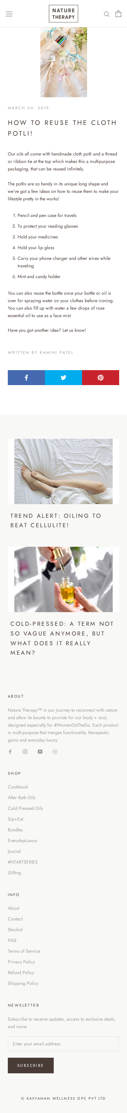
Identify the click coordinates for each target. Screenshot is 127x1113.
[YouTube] (40, 751)
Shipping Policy (23, 983)
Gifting (14, 872)
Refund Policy (21, 972)
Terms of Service (24, 951)
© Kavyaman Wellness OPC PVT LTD (63, 1098)
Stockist (15, 929)
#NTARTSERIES (23, 862)
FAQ (12, 940)
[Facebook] (10, 751)
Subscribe (30, 1065)
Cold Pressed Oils (25, 808)
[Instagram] (25, 751)
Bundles (15, 829)
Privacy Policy (21, 962)
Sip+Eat (15, 819)
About (13, 908)
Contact (15, 919)
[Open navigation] (9, 13)
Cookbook (18, 787)
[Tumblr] (55, 751)
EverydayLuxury (22, 840)
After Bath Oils (21, 797)
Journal (14, 851)
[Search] (107, 14)
